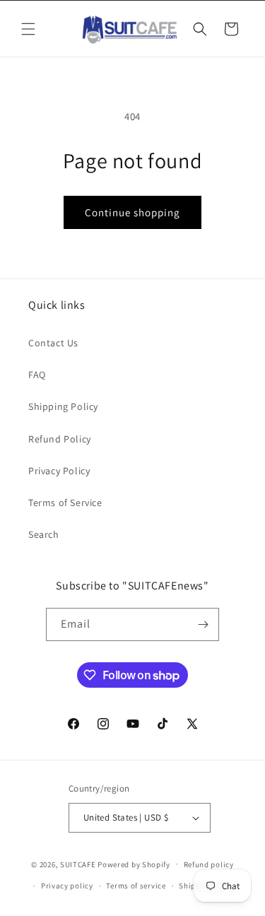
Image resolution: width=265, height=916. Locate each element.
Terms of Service (65, 502)
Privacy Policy (59, 470)
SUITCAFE (78, 864)
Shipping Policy (63, 406)
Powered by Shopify (134, 864)
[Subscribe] (202, 624)
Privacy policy (67, 886)
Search (43, 534)
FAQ (37, 374)
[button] (28, 29)
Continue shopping (132, 212)
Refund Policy (59, 439)
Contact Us (53, 342)
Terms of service (135, 886)
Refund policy (209, 864)
